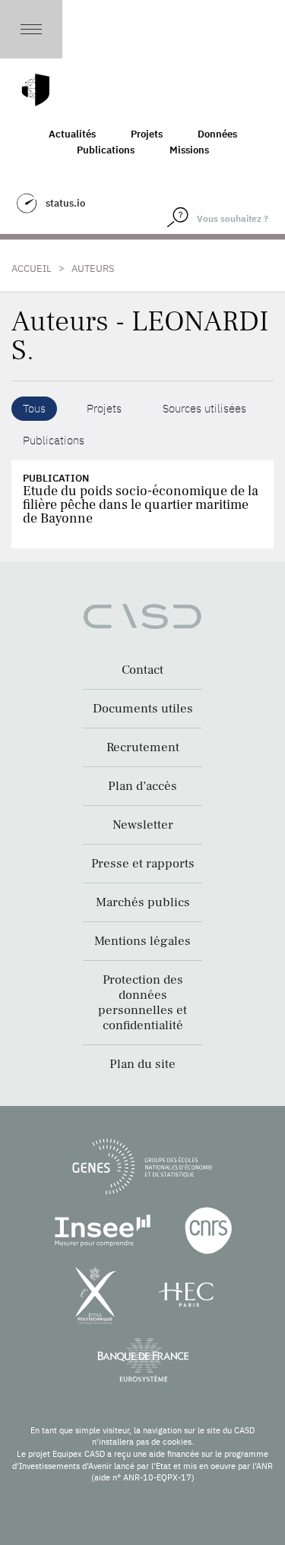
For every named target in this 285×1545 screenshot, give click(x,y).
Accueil (31, 268)
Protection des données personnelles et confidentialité (142, 1003)
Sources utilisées (204, 408)
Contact (142, 670)
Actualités (72, 134)
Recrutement (142, 747)
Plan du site (142, 1064)
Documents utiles (143, 708)
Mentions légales (142, 941)
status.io (65, 203)
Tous (34, 408)
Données (217, 134)
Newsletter (142, 825)
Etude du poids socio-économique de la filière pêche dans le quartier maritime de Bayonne (140, 504)
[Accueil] (36, 90)
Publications (106, 150)
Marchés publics (143, 902)
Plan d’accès (142, 786)
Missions (189, 150)
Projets (147, 134)
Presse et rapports (143, 863)
